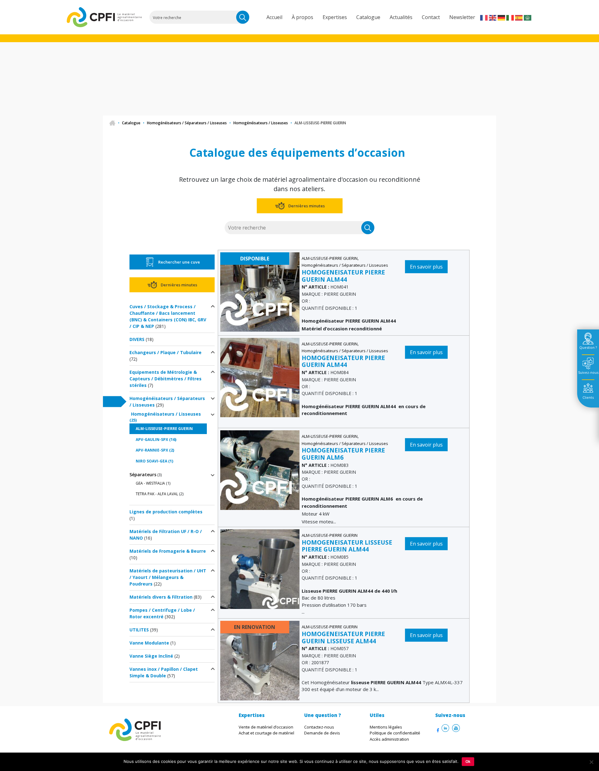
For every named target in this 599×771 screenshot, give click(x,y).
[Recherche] (242, 17)
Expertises (335, 17)
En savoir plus (426, 266)
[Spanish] (519, 17)
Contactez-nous (319, 727)
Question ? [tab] (588, 347)
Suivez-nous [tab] (588, 372)
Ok (467, 761)
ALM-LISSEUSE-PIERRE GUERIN (164, 428)
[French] (484, 17)
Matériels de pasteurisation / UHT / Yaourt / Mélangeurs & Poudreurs (167, 577)
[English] (493, 17)
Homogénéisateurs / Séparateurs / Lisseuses (187, 123)
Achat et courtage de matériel (266, 733)
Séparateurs (142, 474)
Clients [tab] (588, 397)
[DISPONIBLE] (260, 291)
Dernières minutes (306, 206)
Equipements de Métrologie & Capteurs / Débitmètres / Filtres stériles (165, 378)
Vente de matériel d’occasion (266, 727)
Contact (431, 17)
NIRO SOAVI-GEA (151, 461)
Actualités (401, 17)
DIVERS (136, 339)
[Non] (591, 762)
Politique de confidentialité (395, 733)
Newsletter (462, 17)
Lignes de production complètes (165, 512)
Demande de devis (322, 733)
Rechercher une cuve (179, 262)
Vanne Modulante (149, 643)
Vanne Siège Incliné (151, 656)
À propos (302, 17)
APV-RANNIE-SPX (152, 450)
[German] (502, 17)
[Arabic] (528, 17)
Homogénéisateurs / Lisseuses (260, 123)
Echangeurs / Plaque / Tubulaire (165, 352)
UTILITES (139, 630)
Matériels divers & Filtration (160, 597)
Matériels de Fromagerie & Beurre (167, 551)
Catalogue (368, 17)
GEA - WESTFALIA (150, 483)
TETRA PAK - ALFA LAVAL (157, 494)
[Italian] (510, 17)
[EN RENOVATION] (260, 660)
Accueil (274, 17)
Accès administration (389, 739)
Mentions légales (386, 727)
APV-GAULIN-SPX (152, 439)
